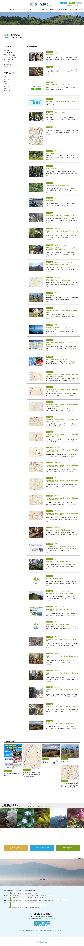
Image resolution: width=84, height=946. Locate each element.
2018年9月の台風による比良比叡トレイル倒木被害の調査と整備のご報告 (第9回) (62, 420)
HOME (5, 9)
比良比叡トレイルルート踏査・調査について (58, 624)
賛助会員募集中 (16, 848)
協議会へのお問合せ (68, 848)
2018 (5, 90)
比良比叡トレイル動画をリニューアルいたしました (60, 327)
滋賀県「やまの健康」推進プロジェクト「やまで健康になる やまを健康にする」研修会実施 (62, 248)
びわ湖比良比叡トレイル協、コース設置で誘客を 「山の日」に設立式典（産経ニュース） (31, 897)
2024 (5, 76)
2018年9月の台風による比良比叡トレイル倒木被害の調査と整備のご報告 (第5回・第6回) (62, 465)
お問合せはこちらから (50, 918)
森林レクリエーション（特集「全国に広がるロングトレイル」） (25, 893)
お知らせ (6, 64)
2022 (5, 81)
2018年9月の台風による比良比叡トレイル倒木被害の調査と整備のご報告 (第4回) (62, 481)
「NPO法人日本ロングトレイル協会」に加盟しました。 (61, 546)
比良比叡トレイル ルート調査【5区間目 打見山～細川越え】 (62, 656)
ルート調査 (7, 62)
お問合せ (63, 3)
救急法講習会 (49, 54)
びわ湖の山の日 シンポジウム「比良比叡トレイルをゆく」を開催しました (61, 609)
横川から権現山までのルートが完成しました (58, 280)
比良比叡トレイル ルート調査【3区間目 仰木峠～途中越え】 (62, 690)
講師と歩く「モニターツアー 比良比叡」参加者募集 (60, 593)
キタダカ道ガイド (51, 114)
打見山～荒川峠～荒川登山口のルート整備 (57, 185)
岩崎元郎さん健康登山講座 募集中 (56, 359)
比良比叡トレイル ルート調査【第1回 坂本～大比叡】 (61, 723)
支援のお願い (52, 9)
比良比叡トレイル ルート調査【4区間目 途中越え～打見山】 (62, 673)
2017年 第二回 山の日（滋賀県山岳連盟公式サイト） (23, 902)
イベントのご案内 (9, 57)
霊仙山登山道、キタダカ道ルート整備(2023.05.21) (60, 215)
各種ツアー (7, 52)
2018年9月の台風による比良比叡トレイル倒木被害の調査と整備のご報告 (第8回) (62, 435)
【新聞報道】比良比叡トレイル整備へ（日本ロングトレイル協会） (26, 907)
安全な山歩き (76, 9)
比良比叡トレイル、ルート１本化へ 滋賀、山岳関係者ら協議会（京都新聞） (28, 904)
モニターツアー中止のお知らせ (54, 578)
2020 (5, 86)
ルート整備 (7, 59)
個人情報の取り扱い (30, 930)
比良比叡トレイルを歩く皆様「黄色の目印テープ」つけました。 (62, 231)
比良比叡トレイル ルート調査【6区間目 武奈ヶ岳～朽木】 (61, 640)
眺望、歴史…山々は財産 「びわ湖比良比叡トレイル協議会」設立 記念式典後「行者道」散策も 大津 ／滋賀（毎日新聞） (39, 900)
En (79, 3)
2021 (5, 83)
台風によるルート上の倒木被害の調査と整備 (58, 530)
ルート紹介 (33, 9)
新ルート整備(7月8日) (52, 153)
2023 (5, 79)
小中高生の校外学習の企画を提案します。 (57, 264)
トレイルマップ (22, 9)
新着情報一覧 (8, 50)
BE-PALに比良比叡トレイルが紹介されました (59, 85)
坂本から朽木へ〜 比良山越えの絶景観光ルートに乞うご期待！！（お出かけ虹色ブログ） (31, 895)
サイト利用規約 (39, 930)
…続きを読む (71, 364)
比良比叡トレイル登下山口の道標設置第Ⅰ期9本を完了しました (61, 311)
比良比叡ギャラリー (64, 9)
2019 (5, 88)
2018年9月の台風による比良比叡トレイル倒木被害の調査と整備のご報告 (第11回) (62, 390)
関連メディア (8, 66)
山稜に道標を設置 (51, 295)
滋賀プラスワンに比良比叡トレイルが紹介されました (60, 101)
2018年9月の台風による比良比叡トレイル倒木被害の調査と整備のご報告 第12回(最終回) (62, 375)
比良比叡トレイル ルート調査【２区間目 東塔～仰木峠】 (62, 706)
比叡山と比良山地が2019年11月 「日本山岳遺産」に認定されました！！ (61, 343)
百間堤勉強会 (49, 200)
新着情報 (12, 9)
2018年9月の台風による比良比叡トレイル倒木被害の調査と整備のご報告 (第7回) (62, 450)
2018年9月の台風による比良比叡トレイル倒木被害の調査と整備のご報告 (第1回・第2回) (62, 513)
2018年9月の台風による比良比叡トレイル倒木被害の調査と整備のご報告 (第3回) (62, 498)
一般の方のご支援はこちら (42, 848)
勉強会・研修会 (8, 55)
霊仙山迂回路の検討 (51, 168)
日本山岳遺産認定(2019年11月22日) (73, 5)
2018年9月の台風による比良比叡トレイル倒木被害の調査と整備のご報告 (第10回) (62, 405)
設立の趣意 (42, 9)
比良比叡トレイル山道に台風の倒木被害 (57, 561)
